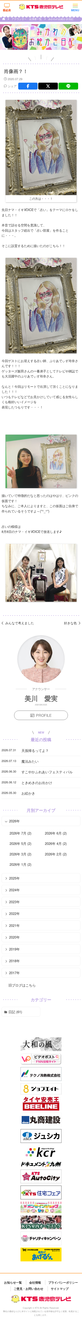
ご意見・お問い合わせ (28, 1288)
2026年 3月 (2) (20, 854)
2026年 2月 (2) (56, 854)
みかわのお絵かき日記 (60, 19)
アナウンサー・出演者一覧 (27, 19)
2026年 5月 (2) (20, 843)
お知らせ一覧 (13, 1282)
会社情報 (35, 1282)
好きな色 (70, 623)
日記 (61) (15, 1011)
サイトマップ (60, 1288)
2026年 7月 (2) (20, 833)
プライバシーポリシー (63, 1282)
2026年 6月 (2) (56, 833)
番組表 (7, 10)
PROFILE (44, 715)
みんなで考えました (19, 623)
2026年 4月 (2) (56, 843)
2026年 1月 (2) (20, 864)
